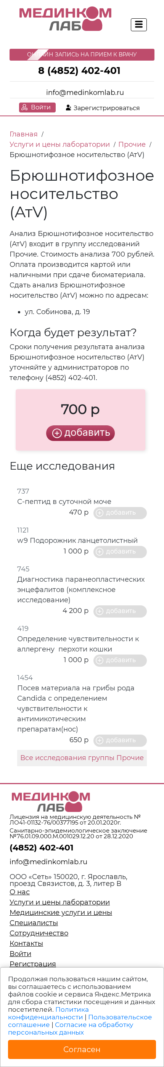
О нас (20, 892)
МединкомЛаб (66, 19)
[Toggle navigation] (139, 24)
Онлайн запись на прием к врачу (82, 54)
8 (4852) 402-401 (79, 70)
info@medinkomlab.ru (85, 92)
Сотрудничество (39, 933)
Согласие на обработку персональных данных (70, 1028)
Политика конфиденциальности (48, 1013)
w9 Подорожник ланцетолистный (77, 540)
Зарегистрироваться (107, 108)
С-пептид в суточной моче (64, 501)
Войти (41, 107)
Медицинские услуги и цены (61, 912)
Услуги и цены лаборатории (60, 902)
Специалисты (34, 923)
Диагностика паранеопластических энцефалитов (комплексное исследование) (81, 589)
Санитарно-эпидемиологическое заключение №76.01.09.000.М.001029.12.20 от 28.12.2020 (78, 833)
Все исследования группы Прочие (82, 758)
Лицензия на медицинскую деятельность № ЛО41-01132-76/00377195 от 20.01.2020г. (75, 819)
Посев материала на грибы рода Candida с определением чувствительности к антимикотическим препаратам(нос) (76, 708)
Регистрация (33, 964)
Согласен (82, 1049)
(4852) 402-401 (42, 847)
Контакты (26, 943)
